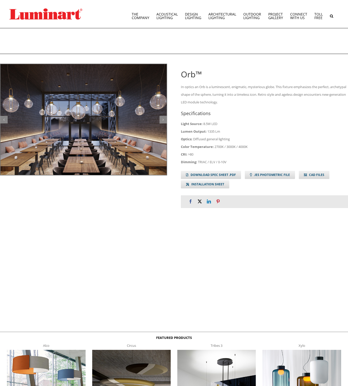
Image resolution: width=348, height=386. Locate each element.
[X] (199, 201)
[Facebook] (190, 201)
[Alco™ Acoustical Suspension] (46, 351)
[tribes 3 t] (216, 351)
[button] (331, 14)
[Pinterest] (218, 201)
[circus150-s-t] (131, 351)
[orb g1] (84, 119)
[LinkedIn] (208, 201)
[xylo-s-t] (301, 351)
